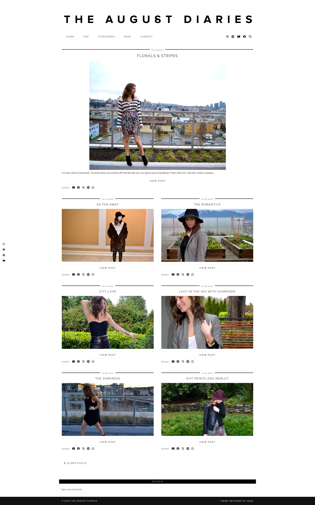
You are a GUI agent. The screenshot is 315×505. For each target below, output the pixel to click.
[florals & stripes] (157, 169)
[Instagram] (227, 36)
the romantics (207, 204)
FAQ (86, 36)
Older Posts (76, 463)
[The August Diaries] (157, 16)
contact (146, 36)
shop (127, 36)
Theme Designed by (236, 501)
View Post (157, 181)
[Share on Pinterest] (88, 187)
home (70, 36)
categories (106, 36)
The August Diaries (84, 501)
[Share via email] (73, 187)
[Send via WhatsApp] (93, 187)
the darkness (107, 378)
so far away (108, 204)
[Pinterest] (233, 36)
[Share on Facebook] (78, 187)
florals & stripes (157, 56)
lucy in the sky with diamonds (207, 291)
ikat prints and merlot (207, 378)
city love (107, 291)
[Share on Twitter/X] (83, 187)
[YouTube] (239, 36)
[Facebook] (244, 36)
